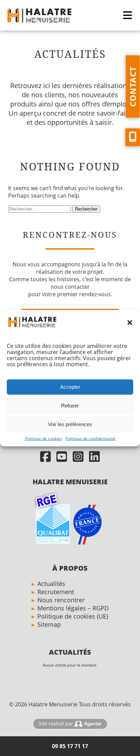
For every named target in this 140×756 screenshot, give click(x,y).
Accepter (70, 387)
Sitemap (49, 624)
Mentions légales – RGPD (73, 608)
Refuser (70, 405)
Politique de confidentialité (91, 438)
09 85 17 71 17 (70, 746)
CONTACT (132, 86)
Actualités (51, 583)
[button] (129, 322)
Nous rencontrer (61, 600)
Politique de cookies (43, 438)
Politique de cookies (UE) (72, 616)
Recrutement (55, 592)
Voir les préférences (70, 424)
